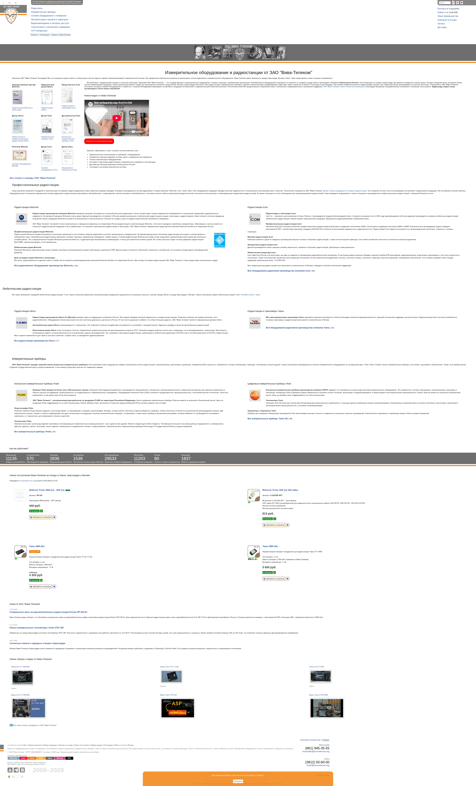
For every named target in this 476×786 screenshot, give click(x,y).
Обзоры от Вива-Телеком (61, 35)
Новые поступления (81, 745)
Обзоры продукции (50, 745)
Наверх (325, 740)
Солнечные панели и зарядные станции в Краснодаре (37, 643)
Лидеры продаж (96, 745)
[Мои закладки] (461, 2)
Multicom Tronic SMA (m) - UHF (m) (46, 490)
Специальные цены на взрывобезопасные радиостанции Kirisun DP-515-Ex (48, 612)
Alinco (252, 295)
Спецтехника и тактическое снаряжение (50, 27)
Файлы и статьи (120, 745)
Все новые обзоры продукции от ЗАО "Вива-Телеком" (35, 725)
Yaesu (257, 295)
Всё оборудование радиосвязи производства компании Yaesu (298, 328)
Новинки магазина (35, 745)
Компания (442, 20)
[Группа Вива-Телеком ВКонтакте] (23, 770)
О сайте (24, 745)
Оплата (441, 23)
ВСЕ (69, 758)
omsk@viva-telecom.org (318, 765)
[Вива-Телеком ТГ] (17, 770)
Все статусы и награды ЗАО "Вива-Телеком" (33, 178)
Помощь (131, 745)
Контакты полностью (310, 740)
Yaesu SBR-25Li (37, 546)
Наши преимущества (448, 16)
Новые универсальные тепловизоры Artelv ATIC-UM (36, 628)
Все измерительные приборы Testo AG (268, 418)
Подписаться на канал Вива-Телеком (99, 141)
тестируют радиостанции (356, 191)
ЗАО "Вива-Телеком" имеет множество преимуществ (344, 87)
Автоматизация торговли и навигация (49, 19)
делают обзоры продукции (333, 191)
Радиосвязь (37, 8)
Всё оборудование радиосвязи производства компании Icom (279, 271)
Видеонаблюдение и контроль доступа (50, 23)
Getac (50, 758)
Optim (238, 295)
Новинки (34, 35)
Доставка (442, 27)
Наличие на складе (65, 745)
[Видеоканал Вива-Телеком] (10, 770)
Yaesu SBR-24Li (270, 546)
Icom (23, 758)
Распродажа (44, 35)
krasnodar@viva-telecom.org (315, 751)
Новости (442, 12)
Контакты (442, 8)
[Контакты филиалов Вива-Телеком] (453, 3)
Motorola (13, 758)
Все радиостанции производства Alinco (34, 341)
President (245, 295)
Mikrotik (60, 758)
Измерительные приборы (43, 12)
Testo (32, 758)
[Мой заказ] (457, 2)
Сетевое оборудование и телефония (48, 16)
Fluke (41, 758)
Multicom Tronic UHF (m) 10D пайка (280, 490)
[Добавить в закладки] (54, 517)
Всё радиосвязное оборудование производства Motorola (43, 265)
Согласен (238, 781)
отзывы (453, 20)
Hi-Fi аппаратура (39, 31)
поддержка (454, 8)
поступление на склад (28, 481)
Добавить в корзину (41, 517)
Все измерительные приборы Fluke (32, 431)
